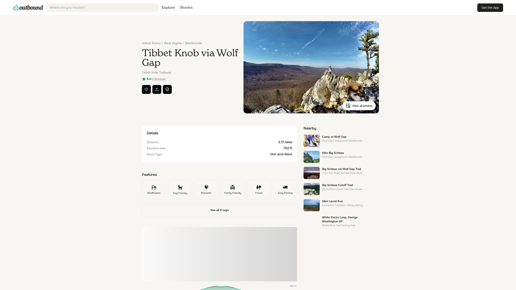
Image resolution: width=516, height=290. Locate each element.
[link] (28, 7)
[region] (219, 254)
